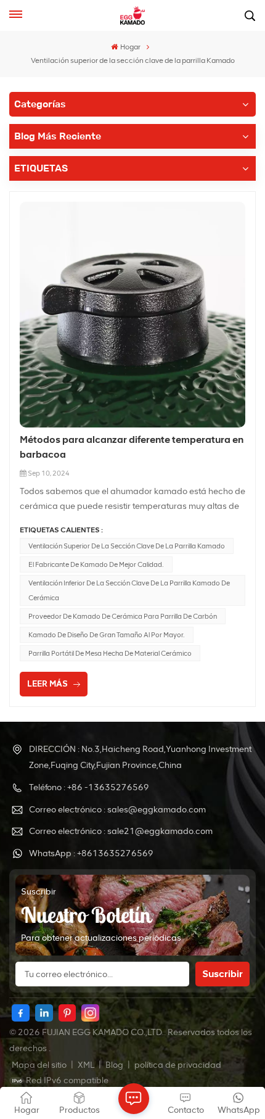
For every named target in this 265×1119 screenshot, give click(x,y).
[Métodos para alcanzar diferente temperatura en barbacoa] (132, 314)
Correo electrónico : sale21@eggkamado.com (121, 831)
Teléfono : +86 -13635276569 (89, 787)
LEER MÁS (47, 684)
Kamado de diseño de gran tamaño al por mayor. (106, 634)
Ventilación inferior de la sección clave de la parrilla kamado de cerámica (129, 590)
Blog (115, 1065)
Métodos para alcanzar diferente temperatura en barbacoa (131, 447)
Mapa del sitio (40, 1065)
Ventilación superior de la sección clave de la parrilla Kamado (126, 546)
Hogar (130, 47)
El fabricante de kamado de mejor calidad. (96, 564)
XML (86, 1065)
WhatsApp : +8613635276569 (91, 853)
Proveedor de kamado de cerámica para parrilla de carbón (122, 616)
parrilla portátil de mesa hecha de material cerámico (110, 653)
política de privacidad (177, 1065)
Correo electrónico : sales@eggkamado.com (117, 809)
